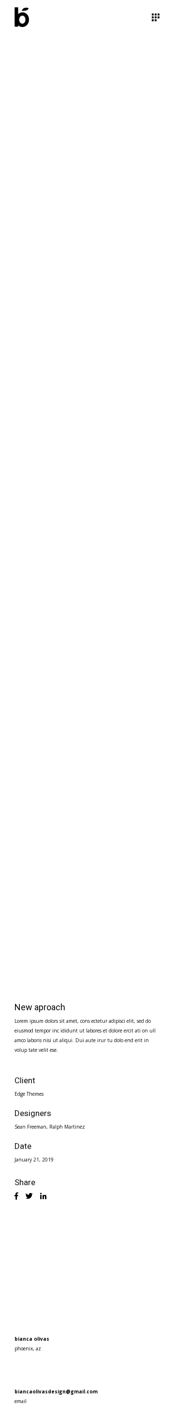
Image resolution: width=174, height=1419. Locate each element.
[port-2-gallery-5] (87, 902)
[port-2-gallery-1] (87, 119)
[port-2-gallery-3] (87, 511)
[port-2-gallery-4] (87, 743)
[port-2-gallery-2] (87, 279)
